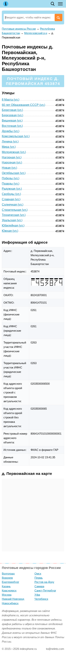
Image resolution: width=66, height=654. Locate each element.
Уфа (37, 594)
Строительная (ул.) (14, 209)
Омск (37, 573)
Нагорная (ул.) (11, 157)
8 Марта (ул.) (10, 99)
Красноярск (9, 590)
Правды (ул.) (10, 183)
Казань (6, 586)
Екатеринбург (10, 581)
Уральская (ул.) (12, 220)
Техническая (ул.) (13, 214)
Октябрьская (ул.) (13, 173)
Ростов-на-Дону (44, 581)
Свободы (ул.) (11, 194)
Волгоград (8, 573)
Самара (39, 586)
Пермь (38, 577)
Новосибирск (10, 603)
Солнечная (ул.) (12, 204)
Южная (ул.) (10, 230)
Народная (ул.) (12, 162)
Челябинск (41, 598)
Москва (6, 594)
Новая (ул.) (9, 167)
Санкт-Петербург (45, 590)
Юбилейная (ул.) (13, 225)
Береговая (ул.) (12, 110)
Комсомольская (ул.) (16, 136)
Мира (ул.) (9, 146)
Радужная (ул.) (12, 188)
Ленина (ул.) (10, 141)
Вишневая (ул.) (12, 120)
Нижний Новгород (13, 598)
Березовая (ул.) (12, 115)
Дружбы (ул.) (10, 131)
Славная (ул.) (11, 199)
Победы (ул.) (10, 178)
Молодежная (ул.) (14, 152)
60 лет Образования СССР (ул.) (23, 104)
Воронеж (7, 577)
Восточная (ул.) (12, 125)
